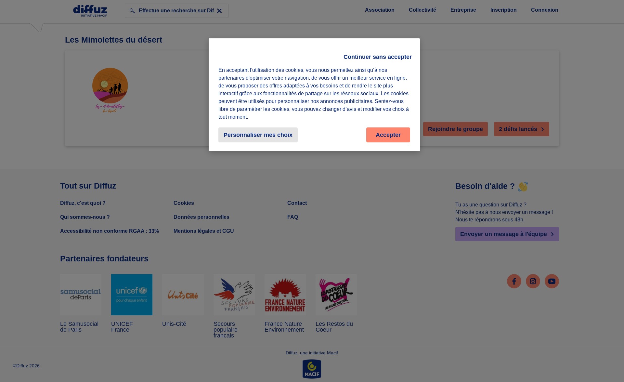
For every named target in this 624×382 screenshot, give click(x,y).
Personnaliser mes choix (258, 135)
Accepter (388, 135)
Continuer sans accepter (378, 57)
